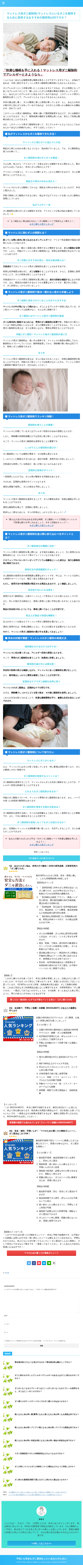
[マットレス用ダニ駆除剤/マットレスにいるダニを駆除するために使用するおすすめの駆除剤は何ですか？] (44, 1263)
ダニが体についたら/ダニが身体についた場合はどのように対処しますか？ (45, 1466)
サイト (6, 1332)
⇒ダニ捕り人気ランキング (41, 224)
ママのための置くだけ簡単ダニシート (41, 1253)
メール (6, 1324)
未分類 (7, 1272)
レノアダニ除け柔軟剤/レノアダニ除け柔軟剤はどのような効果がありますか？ (35, 1495)
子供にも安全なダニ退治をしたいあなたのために (41, 1558)
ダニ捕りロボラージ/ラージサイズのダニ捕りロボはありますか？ (41, 1401)
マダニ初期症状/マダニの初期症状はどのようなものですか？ (40, 1453)
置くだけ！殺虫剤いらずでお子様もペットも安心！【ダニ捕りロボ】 (41, 999)
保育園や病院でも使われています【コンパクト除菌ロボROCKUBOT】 (41, 1122)
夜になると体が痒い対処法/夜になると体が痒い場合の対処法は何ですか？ (45, 1440)
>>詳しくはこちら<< (41, 1543)
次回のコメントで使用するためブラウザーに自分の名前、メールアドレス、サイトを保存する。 (36, 1341)
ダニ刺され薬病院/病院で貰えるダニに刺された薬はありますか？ (41, 1480)
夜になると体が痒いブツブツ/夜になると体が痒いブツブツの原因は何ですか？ (47, 1427)
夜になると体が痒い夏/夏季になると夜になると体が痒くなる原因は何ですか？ (47, 1414)
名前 (6, 1315)
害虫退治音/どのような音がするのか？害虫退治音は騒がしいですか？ (43, 1362)
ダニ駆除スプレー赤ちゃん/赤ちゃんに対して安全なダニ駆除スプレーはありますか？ (38, 1492)
